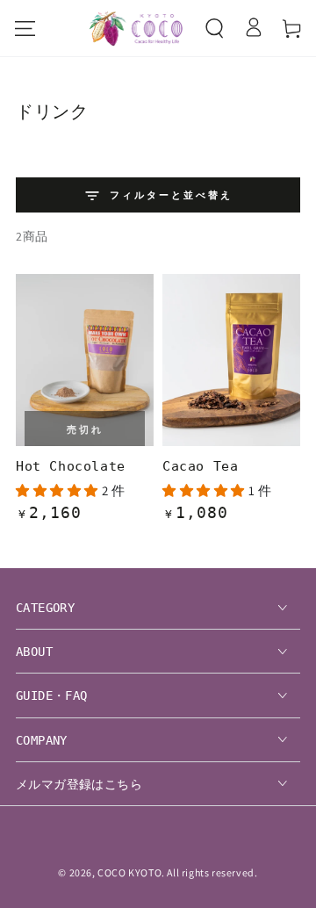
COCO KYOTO (129, 872)
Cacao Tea (200, 466)
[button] (214, 28)
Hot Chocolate (71, 466)
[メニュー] (24, 28)
